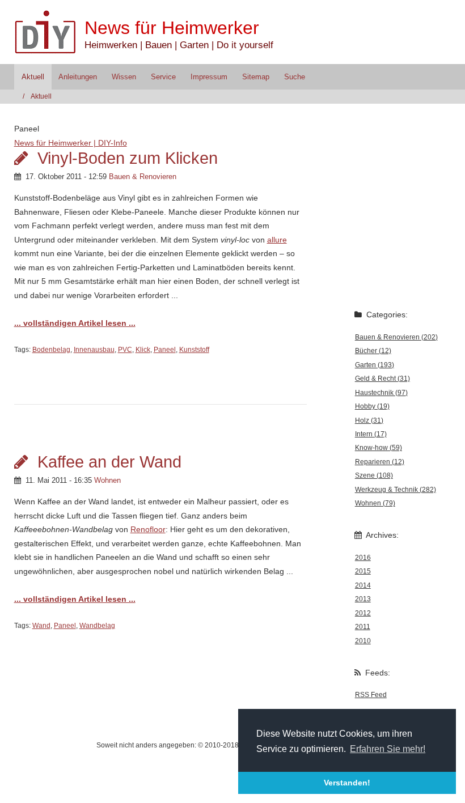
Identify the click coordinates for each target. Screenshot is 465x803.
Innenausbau (94, 349)
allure (277, 239)
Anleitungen (77, 77)
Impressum (209, 77)
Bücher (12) (373, 350)
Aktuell (33, 77)
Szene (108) (374, 475)
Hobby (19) (372, 406)
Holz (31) (369, 420)
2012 (363, 613)
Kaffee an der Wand (109, 462)
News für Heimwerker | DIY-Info (70, 142)
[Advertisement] (390, 236)
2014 (363, 585)
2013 (363, 599)
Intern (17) (371, 434)
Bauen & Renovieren (142, 176)
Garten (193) (374, 365)
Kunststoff (194, 349)
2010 (363, 641)
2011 (362, 626)
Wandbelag (97, 625)
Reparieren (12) (379, 461)
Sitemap (255, 77)
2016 (363, 557)
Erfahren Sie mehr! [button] (387, 749)
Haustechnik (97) (381, 392)
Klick (143, 349)
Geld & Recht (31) (382, 378)
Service (163, 77)
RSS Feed (371, 694)
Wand (41, 625)
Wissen (124, 77)
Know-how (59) (378, 447)
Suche (294, 77)
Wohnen (107, 480)
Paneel (165, 349)
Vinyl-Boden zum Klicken (127, 158)
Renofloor (148, 529)
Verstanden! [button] (347, 782)
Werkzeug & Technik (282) (395, 489)
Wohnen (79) (375, 503)
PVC (125, 349)
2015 (363, 571)
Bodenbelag (51, 349)
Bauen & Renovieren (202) (396, 337)
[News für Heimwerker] (49, 31)
